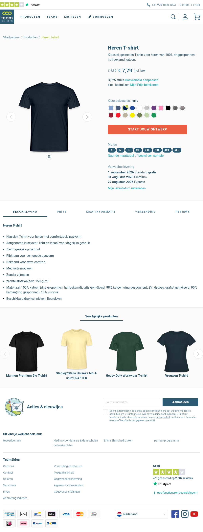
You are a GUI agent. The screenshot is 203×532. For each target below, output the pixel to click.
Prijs (62, 211)
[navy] (125, 108)
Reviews (183, 211)
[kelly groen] (154, 115)
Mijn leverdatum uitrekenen (127, 188)
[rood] (118, 115)
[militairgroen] (139, 115)
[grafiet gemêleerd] (182, 108)
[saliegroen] (147, 115)
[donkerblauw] (132, 108)
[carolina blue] (111, 108)
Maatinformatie (101, 211)
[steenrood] (111, 115)
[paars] (154, 108)
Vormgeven (103, 16)
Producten (30, 16)
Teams (52, 16)
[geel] (132, 115)
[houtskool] (175, 108)
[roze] (161, 108)
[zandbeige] (125, 115)
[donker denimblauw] (118, 108)
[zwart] (168, 108)
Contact (185, 4)
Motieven (72, 16)
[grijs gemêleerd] (147, 108)
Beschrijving (25, 211)
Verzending (145, 211)
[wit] (139, 108)
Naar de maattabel (121, 156)
